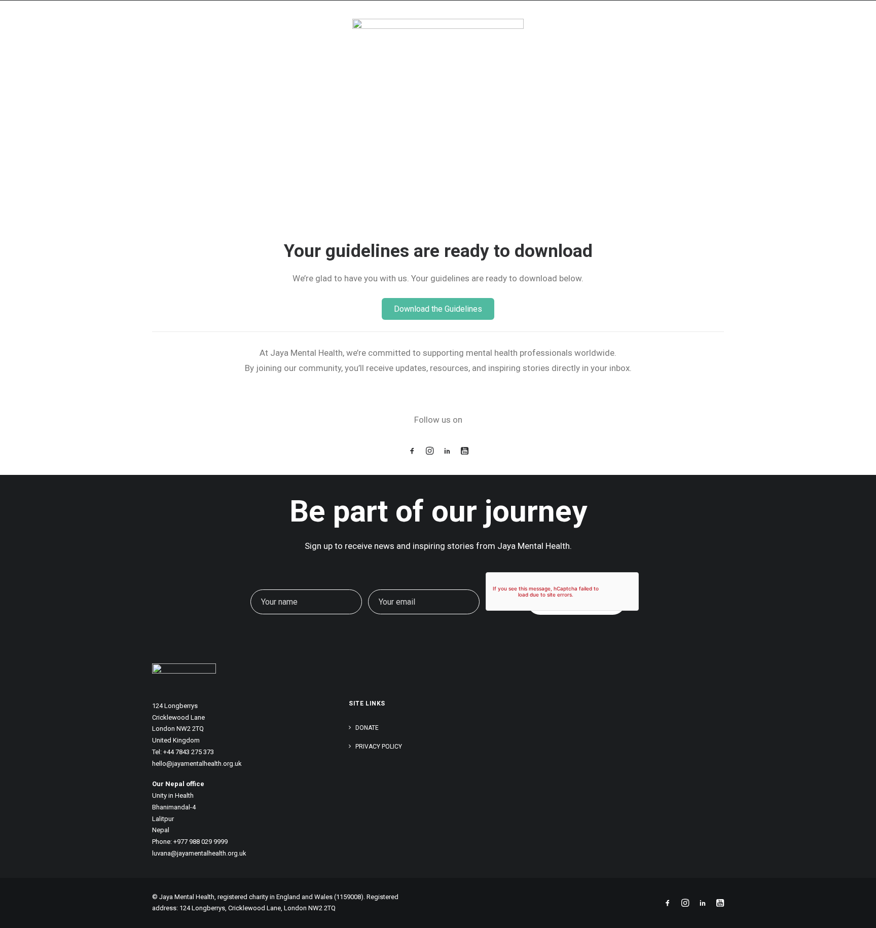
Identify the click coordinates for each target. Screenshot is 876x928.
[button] (412, 452)
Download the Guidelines (438, 309)
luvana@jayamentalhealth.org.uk (199, 853)
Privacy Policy (378, 746)
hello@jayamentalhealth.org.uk (197, 763)
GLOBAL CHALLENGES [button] (665, 34)
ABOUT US (596, 34)
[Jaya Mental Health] (84, 34)
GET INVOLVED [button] (749, 34)
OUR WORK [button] (537, 34)
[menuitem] (545, 34)
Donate (367, 727)
